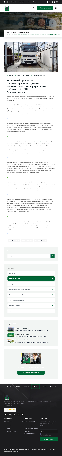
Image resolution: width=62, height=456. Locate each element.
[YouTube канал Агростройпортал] (57, 2)
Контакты (53, 386)
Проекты (26, 386)
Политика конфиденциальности (30, 432)
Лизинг (9, 428)
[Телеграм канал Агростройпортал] (47, 2)
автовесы (29, 240)
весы (23, 240)
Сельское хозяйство (24, 32)
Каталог (9, 386)
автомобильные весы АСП (37, 141)
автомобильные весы (14, 240)
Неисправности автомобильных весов (19, 294)
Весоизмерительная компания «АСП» (20, 449)
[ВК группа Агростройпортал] (50, 2)
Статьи (14, 32)
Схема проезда (8, 405)
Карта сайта (31, 455)
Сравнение (12, 311)
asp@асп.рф (38, 2)
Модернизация (13, 284)
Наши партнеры (28, 425)
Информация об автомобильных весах (19, 289)
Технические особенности (16, 300)
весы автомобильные (40, 240)
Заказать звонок (46, 8)
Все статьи (12, 273)
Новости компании (14, 305)
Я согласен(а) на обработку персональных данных (47, 434)
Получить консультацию (31, 372)
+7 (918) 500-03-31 (23, 2)
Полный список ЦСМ (12, 431)
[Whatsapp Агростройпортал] (52, 2)
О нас (44, 386)
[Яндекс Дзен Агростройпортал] (54, 2)
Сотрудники (10, 421)
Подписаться (49, 439)
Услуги (18, 386)
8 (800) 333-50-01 (11, 2)
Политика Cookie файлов (31, 428)
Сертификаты (10, 425)
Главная (8, 32)
